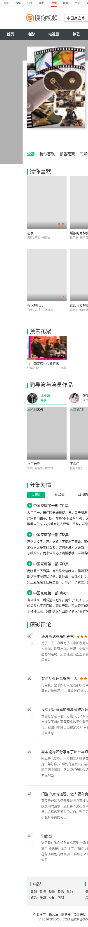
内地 (61, 897)
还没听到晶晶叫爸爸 (57, 636)
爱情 (42, 892)
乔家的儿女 (35, 305)
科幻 (70, 892)
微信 (18, 3)
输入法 (53, 914)
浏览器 (66, 914)
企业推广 (39, 914)
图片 (42, 3)
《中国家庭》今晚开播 (43, 364)
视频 (54, 3)
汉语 (78, 3)
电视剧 (53, 34)
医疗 (66, 3)
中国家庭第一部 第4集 (51, 593)
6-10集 (60, 494)
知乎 (30, 3)
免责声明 (80, 914)
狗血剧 (46, 836)
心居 (30, 233)
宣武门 (74, 463)
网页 (6, 3)
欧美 (33, 897)
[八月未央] (47, 433)
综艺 (76, 34)
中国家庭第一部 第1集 (51, 506)
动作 (52, 892)
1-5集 (36, 494)
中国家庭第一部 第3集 (51, 564)
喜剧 (33, 892)
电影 (31, 34)
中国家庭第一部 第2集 (51, 535)
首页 (10, 34)
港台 (52, 897)
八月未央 (33, 463)
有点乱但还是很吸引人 (59, 679)
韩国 (42, 897)
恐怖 (61, 892)
